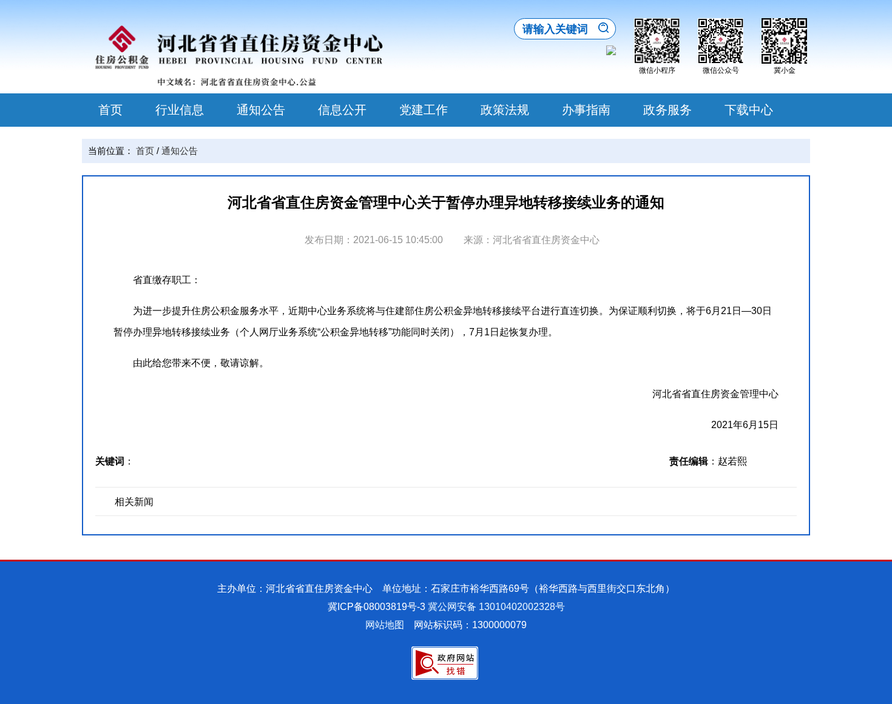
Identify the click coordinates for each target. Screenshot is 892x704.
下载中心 (749, 109)
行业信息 (179, 109)
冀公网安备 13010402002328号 (496, 607)
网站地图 (384, 625)
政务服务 (667, 109)
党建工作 (423, 109)
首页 (110, 109)
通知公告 (261, 109)
